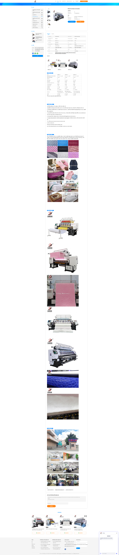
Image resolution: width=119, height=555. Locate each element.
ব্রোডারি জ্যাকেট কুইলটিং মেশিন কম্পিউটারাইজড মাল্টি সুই (56, 545)
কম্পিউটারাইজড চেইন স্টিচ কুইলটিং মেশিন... (37, 10)
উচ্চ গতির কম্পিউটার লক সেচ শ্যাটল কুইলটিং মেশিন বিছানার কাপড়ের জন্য (39, 38)
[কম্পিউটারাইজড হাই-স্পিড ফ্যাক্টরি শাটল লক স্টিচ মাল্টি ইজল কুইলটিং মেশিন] (80, 521)
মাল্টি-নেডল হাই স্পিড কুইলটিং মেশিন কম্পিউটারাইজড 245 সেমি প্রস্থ (57, 548)
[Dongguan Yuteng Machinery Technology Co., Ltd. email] (33, 53)
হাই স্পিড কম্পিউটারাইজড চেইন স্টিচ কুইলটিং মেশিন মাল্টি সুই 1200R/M (45, 545)
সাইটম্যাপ (33, 545)
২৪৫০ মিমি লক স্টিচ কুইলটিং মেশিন (39, 40)
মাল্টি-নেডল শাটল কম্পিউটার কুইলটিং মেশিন (39, 34)
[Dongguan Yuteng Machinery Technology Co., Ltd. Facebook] (65, 549)
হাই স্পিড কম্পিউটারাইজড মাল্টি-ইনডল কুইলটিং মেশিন (57, 542)
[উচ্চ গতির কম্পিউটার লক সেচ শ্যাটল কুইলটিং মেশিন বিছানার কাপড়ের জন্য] (33, 37)
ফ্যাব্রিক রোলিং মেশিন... (37, 24)
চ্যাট (37, 55)
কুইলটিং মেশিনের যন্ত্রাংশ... (37, 27)
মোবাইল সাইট (33, 546)
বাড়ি (32, 541)
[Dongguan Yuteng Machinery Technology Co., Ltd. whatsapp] (35, 53)
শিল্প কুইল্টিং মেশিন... (37, 14)
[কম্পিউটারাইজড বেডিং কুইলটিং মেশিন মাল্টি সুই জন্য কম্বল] (38, 521)
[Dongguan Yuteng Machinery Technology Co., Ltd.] (35, 1)
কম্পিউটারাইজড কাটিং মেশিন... (37, 22)
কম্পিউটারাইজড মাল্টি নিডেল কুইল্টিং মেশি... (37, 13)
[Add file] (100, 553)
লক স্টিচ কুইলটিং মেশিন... (37, 16)
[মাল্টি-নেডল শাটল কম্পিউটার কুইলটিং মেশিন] (33, 34)
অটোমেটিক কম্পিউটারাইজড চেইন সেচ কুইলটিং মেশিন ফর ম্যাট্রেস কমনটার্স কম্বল (45, 542)
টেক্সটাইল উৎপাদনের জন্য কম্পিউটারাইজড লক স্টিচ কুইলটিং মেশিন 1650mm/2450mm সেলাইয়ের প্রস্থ (51, 530)
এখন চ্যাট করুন (84, 1)
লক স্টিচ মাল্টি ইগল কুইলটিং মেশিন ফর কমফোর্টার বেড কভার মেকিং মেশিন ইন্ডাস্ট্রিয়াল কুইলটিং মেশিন (66, 530)
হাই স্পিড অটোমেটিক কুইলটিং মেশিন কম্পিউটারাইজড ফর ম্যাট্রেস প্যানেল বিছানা (45, 548)
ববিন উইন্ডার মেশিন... (37, 20)
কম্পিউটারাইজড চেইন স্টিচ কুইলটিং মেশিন (44, 539)
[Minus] (116, 533)
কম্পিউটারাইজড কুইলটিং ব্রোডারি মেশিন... (37, 18)
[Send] (116, 553)
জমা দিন (51, 506)
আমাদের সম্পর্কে (33, 544)
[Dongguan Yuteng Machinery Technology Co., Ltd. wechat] (37, 53)
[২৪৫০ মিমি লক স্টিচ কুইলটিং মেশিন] (33, 41)
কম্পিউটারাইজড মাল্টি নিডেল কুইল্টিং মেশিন (56, 539)
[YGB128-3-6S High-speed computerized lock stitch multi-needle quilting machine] (59, 16)
